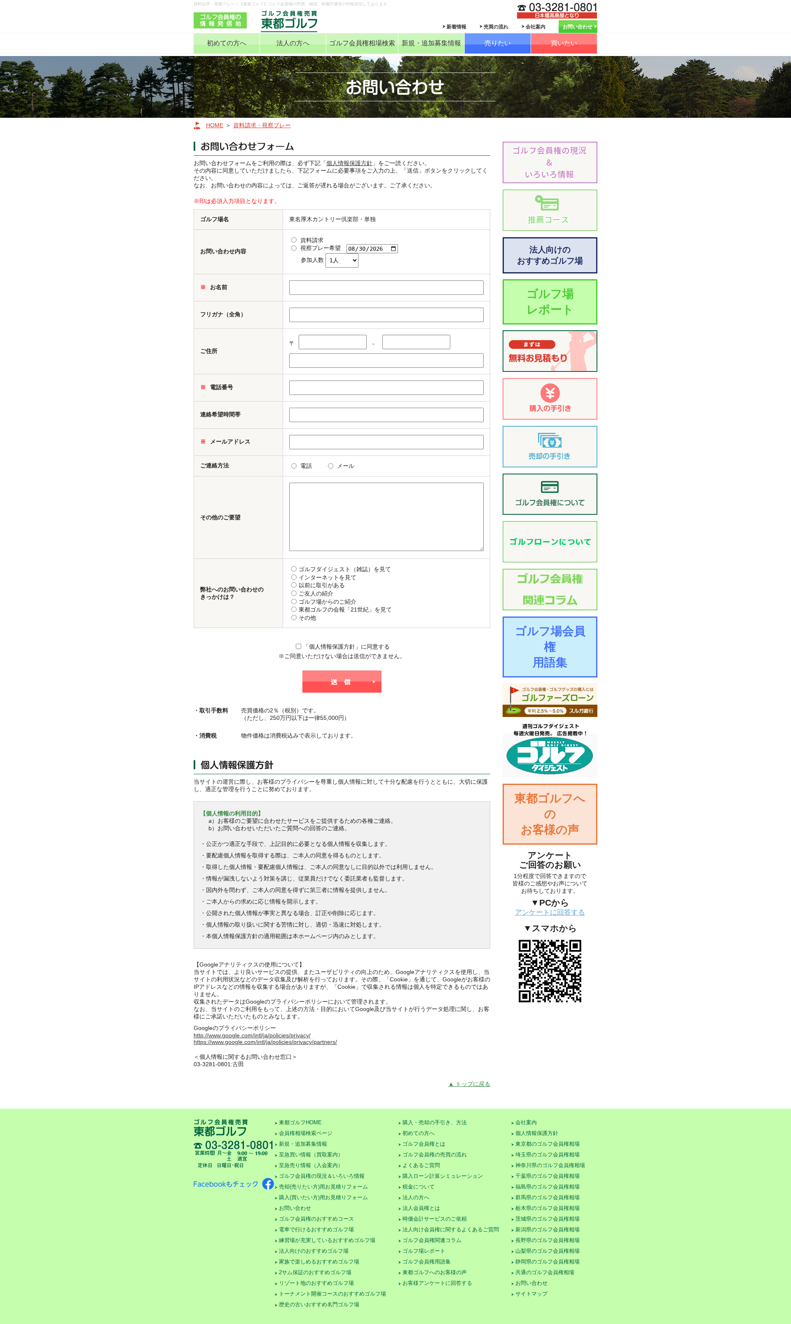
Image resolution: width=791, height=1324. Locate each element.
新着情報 (456, 27)
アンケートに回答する (550, 912)
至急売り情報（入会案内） (311, 1165)
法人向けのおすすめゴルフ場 (550, 255)
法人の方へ (292, 43)
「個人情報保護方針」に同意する (346, 646)
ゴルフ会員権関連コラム (432, 1240)
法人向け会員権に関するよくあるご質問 (451, 1229)
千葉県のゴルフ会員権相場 (547, 1176)
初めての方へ (226, 43)
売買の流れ (496, 27)
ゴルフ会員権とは (424, 1144)
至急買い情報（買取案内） (311, 1154)
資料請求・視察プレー (262, 125)
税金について (419, 1187)
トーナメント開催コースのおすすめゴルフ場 (332, 1294)
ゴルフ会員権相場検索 (362, 43)
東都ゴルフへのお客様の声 (550, 814)
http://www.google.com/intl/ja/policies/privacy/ (252, 1035)
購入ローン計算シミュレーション (443, 1176)
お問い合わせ (577, 27)
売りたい (497, 43)
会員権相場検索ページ (305, 1133)
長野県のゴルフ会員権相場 (547, 1240)
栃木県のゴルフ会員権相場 (547, 1208)
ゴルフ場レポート (550, 301)
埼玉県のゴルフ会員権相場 (547, 1154)
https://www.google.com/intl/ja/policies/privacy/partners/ (265, 1042)
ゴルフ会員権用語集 (427, 1262)
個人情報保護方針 (349, 163)
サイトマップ (531, 1294)
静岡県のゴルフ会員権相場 (547, 1262)
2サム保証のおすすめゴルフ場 (315, 1272)
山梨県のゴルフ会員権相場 (547, 1251)
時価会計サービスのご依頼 (435, 1219)
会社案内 (535, 27)
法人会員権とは (421, 1208)
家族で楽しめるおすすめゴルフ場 (319, 1262)
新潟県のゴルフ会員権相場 (547, 1229)
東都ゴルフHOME (300, 1122)
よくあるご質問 (421, 1165)
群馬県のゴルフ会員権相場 (547, 1197)
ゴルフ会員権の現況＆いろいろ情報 (322, 1176)
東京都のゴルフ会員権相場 (547, 1144)
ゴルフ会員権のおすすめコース (316, 1219)
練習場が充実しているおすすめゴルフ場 (327, 1240)
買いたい (564, 43)
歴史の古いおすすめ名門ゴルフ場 (319, 1304)
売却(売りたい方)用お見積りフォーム (323, 1187)
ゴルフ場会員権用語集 (550, 647)
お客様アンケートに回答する (437, 1283)
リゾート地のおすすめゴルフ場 (316, 1283)
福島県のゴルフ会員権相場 (547, 1187)
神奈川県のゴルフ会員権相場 (550, 1165)
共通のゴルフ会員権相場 (544, 1272)
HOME (214, 125)
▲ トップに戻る (469, 1084)
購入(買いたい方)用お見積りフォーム (323, 1197)
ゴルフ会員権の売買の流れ (435, 1154)
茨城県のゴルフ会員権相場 (547, 1219)
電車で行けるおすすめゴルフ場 (316, 1229)
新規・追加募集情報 (431, 43)
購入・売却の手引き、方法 (435, 1122)
